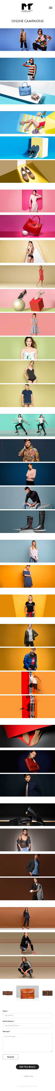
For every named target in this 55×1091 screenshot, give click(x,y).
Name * (5, 1011)
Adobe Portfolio (32, 1086)
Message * (6, 1031)
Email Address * (9, 1021)
